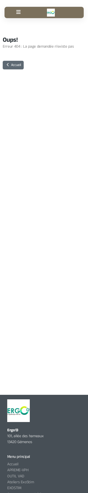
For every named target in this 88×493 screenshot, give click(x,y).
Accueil (15, 65)
